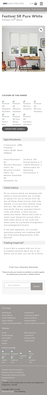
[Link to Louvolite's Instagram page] (11, 354)
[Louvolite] (14, 3)
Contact (5, 341)
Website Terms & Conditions (12, 370)
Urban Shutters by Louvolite (34, 323)
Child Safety (6, 338)
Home (4, 333)
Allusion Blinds (7, 320)
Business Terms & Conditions (13, 372)
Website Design (8, 391)
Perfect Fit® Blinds (9, 318)
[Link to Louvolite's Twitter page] (2, 360)
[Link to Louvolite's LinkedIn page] (20, 356)
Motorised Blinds (30, 318)
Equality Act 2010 (8, 378)
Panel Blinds (29, 313)
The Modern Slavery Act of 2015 (13, 375)
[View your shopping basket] (36, 3)
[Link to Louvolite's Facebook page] (2, 354)
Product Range (7, 335)
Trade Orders (29, 341)
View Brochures (23, 9)
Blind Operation (30, 333)
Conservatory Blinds (31, 315)
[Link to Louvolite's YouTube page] (29, 360)
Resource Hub (29, 338)
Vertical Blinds (7, 315)
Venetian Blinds (30, 320)
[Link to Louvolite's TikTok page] (29, 354)
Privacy (4, 380)
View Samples (38, 9)
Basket (4, 343)
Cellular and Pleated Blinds (12, 323)
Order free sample (15, 129)
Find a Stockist (9, 9)
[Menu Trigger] (41, 3)
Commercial (28, 335)
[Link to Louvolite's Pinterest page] (11, 360)
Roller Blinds (6, 313)
